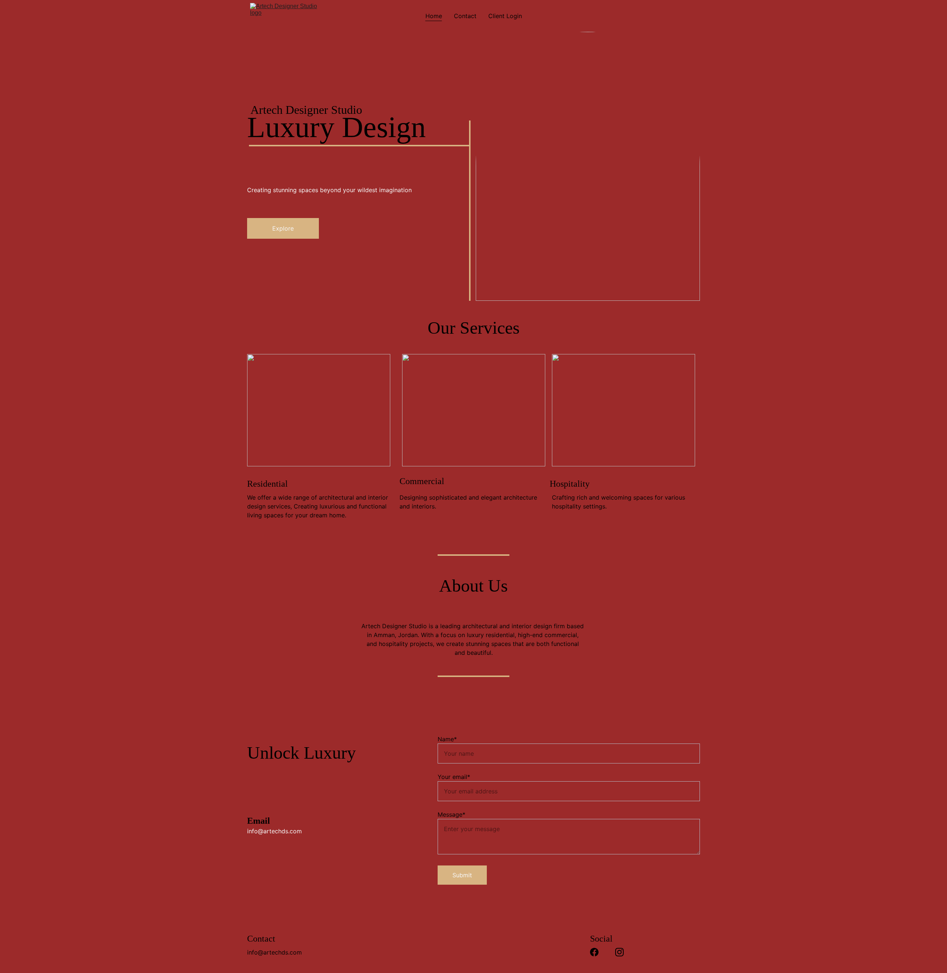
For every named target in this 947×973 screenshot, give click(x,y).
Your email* (454, 776)
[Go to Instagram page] (619, 952)
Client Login (505, 16)
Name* (447, 739)
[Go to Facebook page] (594, 952)
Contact (465, 16)
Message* (451, 814)
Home (433, 16)
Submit (462, 875)
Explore (283, 228)
